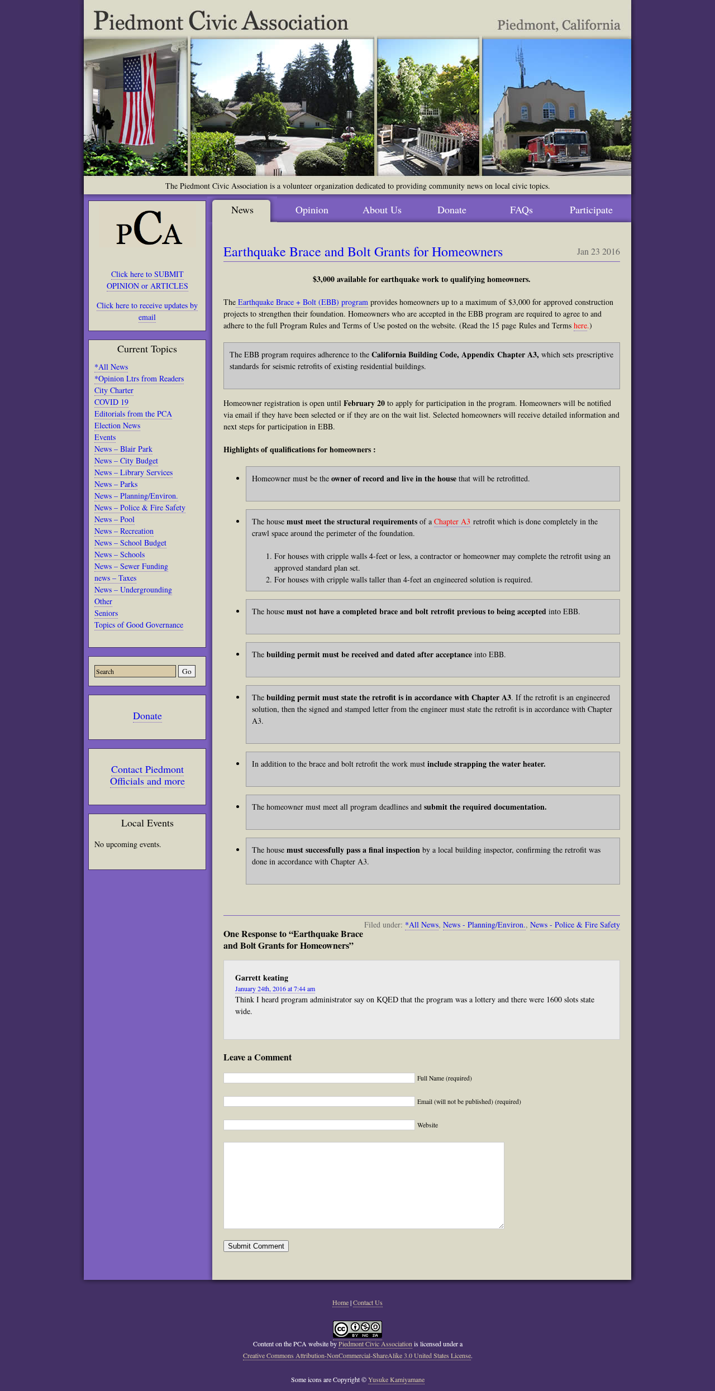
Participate (591, 209)
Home (340, 1302)
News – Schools (119, 554)
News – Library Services (133, 472)
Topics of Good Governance (138, 624)
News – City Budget (126, 460)
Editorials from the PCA (133, 413)
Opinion (311, 209)
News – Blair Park (123, 448)
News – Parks (115, 484)
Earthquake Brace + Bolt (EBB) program (302, 302)
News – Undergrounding (133, 589)
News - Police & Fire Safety (575, 924)
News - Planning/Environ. (484, 924)
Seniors (106, 613)
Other (103, 601)
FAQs (521, 209)
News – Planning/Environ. (136, 495)
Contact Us (368, 1302)
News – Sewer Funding (131, 566)
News (242, 209)
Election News (117, 425)
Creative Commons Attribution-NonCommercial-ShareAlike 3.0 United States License (357, 1355)
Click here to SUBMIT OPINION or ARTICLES (147, 280)
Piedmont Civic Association (375, 1343)
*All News (111, 366)
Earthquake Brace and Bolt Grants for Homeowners (363, 251)
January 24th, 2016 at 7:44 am (275, 988)
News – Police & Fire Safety (139, 507)
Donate (147, 715)
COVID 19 (111, 401)
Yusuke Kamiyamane (396, 1379)
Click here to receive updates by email (147, 311)
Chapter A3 (452, 521)
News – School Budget (130, 542)
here (580, 325)
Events (105, 437)
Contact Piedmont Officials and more (147, 774)
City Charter (114, 390)
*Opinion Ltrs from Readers (139, 378)
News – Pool (114, 519)
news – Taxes (115, 577)
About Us (382, 209)
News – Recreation (124, 530)
